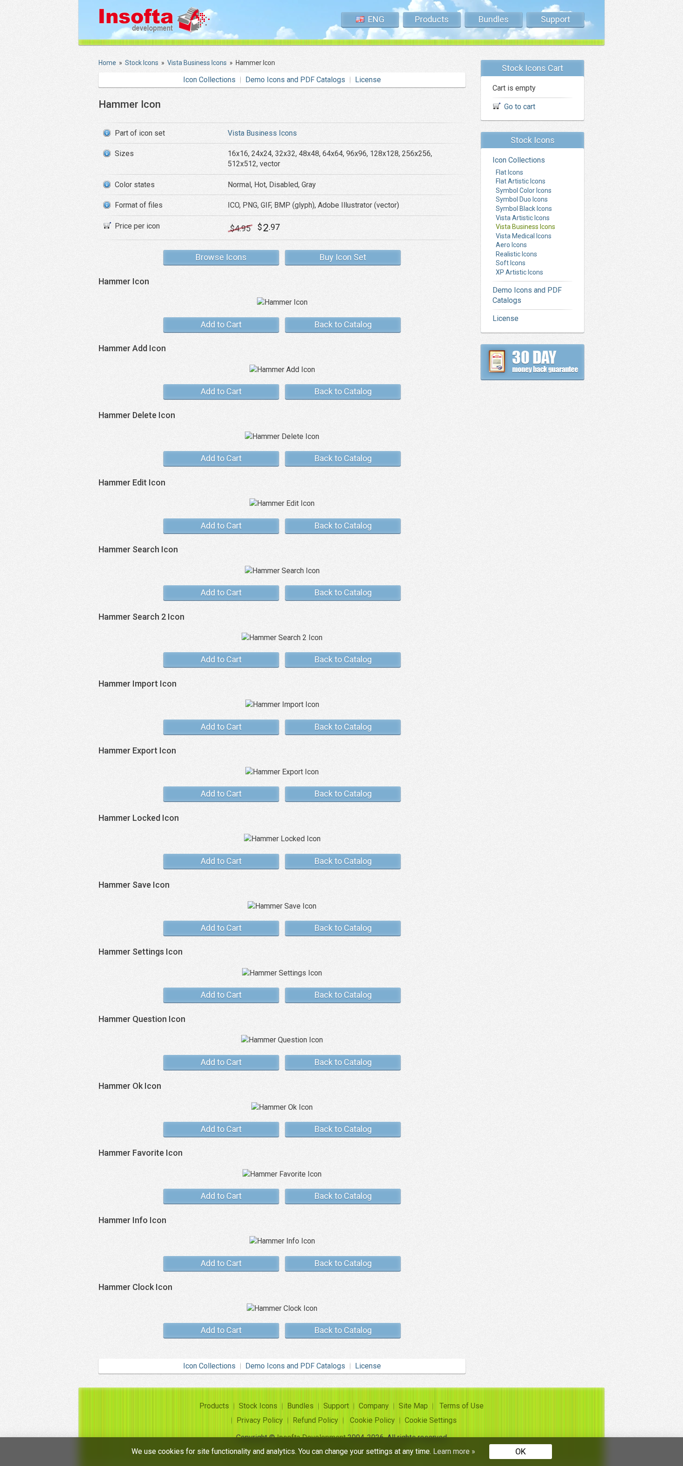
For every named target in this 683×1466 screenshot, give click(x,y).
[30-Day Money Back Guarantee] (532, 362)
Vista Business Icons (262, 133)
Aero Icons (511, 245)
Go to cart (519, 106)
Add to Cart (221, 324)
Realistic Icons (516, 254)
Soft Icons (510, 263)
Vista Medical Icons (524, 236)
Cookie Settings (431, 1420)
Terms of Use (462, 1405)
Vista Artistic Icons (523, 218)
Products (432, 19)
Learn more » (454, 1451)
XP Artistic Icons (519, 272)
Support (555, 19)
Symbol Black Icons (524, 208)
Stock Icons (258, 1405)
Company (374, 1405)
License (368, 79)
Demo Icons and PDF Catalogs (295, 79)
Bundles (494, 19)
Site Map (413, 1405)
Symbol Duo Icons (522, 199)
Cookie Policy (372, 1420)
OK (520, 1451)
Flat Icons (509, 172)
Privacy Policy (259, 1420)
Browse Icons (221, 257)
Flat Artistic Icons (520, 181)
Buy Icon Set (343, 257)
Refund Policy (315, 1420)
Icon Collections (209, 79)
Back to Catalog (343, 324)
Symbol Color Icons (524, 190)
